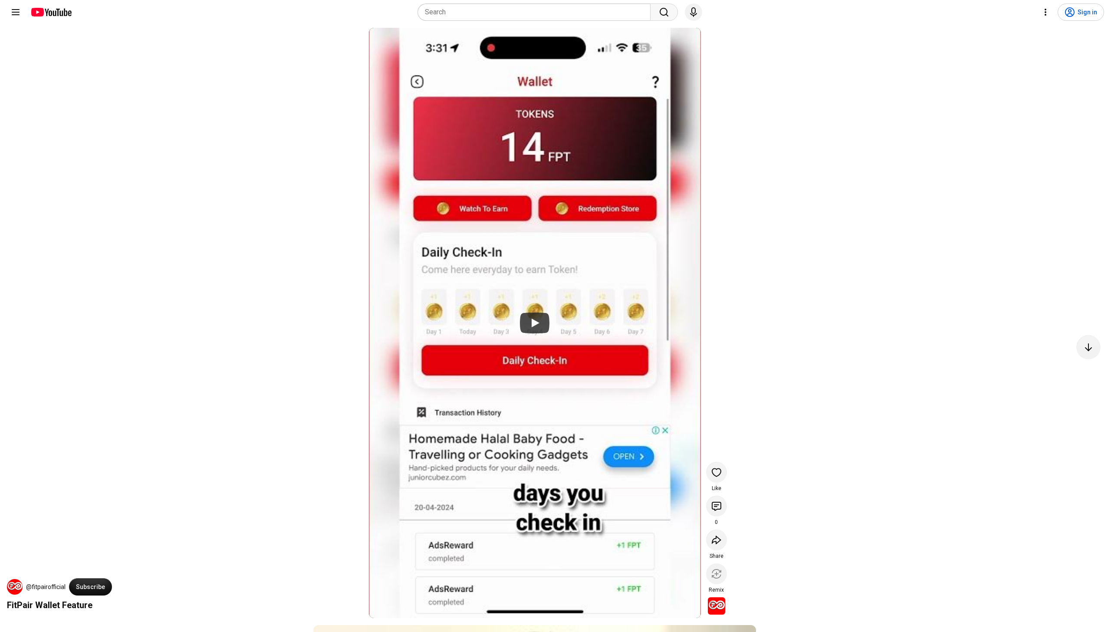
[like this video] (716, 472)
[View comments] (716, 506)
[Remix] (716, 573)
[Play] (534, 323)
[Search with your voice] (693, 12)
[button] (15, 587)
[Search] (664, 12)
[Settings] (1045, 12)
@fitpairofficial (46, 586)
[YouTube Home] (51, 12)
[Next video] (1088, 347)
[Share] (716, 540)
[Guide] (15, 12)
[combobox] (536, 12)
